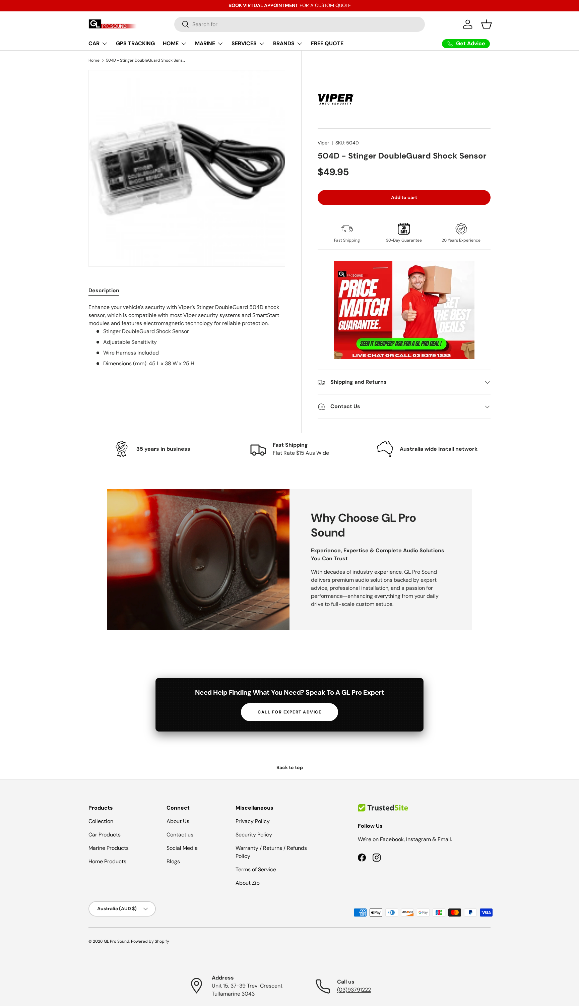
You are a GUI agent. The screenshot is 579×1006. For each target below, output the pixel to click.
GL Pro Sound (116, 941)
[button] (486, 24)
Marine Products (108, 848)
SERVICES (244, 43)
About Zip (248, 882)
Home (94, 60)
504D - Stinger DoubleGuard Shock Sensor (146, 60)
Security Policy (254, 834)
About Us (178, 821)
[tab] (103, 290)
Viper (323, 143)
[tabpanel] (186, 335)
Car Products (104, 834)
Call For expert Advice (289, 712)
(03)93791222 (354, 989)
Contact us (180, 834)
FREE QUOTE (327, 43)
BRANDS (284, 43)
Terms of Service (256, 869)
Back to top (289, 767)
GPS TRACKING (135, 43)
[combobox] (299, 24)
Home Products (107, 861)
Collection (100, 821)
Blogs (173, 861)
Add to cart (404, 197)
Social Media (182, 848)
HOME (171, 43)
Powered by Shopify (150, 941)
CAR (94, 43)
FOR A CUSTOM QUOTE (290, 5)
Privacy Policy (253, 821)
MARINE (205, 43)
